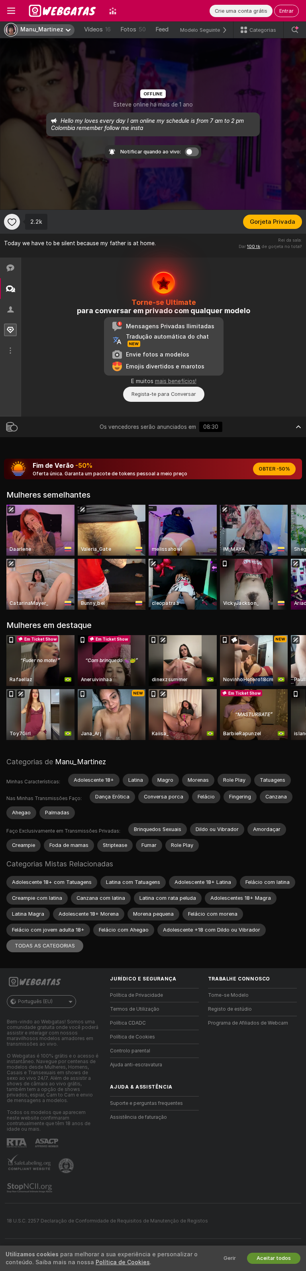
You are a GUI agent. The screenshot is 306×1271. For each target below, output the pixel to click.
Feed (162, 29)
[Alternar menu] (11, 10)
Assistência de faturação (138, 1117)
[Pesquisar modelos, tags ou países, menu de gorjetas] (295, 29)
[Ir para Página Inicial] (62, 10)
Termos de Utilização (134, 1009)
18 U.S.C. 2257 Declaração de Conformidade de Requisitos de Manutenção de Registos (107, 1221)
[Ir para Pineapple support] (67, 1165)
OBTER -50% (274, 469)
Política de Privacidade (136, 995)
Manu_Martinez (80, 762)
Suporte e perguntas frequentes (146, 1103)
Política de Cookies (132, 1037)
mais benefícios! (175, 381)
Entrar (286, 11)
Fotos (133, 29)
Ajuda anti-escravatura (136, 1065)
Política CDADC (128, 1023)
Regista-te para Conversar (163, 394)
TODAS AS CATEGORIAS (45, 946)
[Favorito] (12, 222)
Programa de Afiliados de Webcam (248, 1023)
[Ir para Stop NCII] (30, 1188)
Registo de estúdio (230, 1009)
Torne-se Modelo (228, 995)
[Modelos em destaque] (113, 10)
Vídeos (97, 29)
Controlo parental (130, 1051)
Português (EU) (35, 1001)
